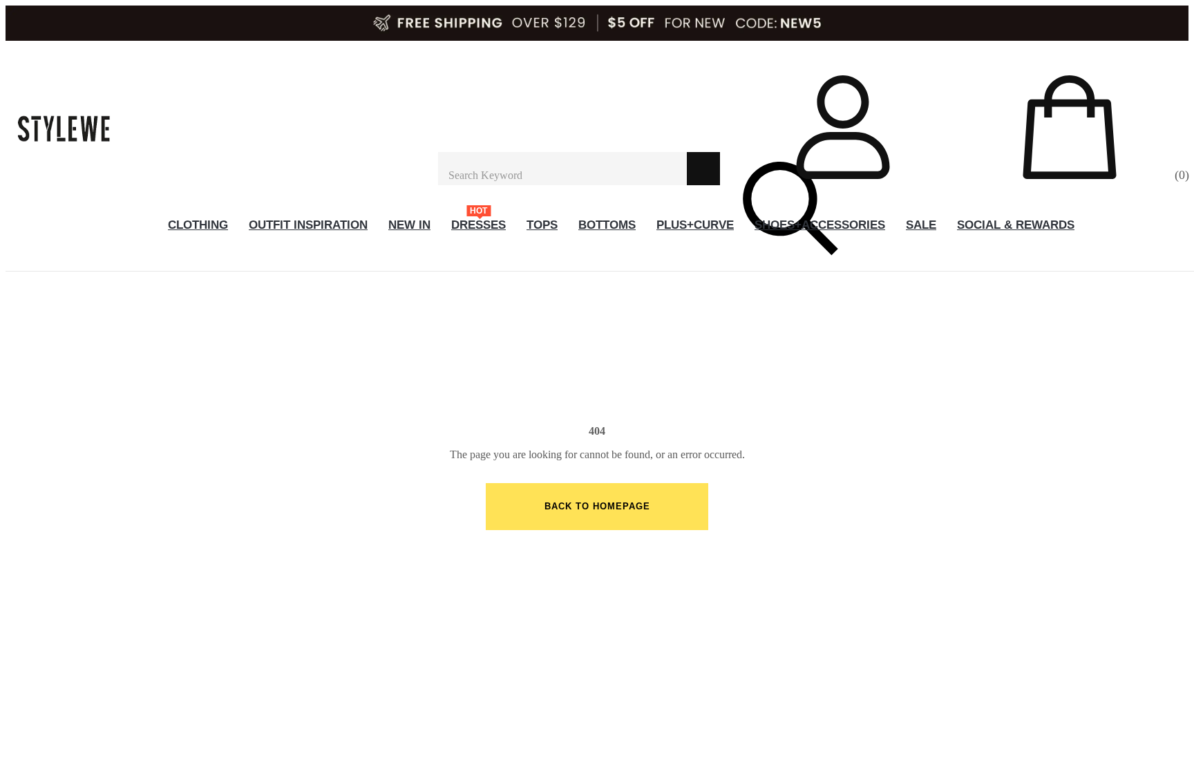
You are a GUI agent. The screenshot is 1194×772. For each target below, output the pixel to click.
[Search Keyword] (562, 168)
